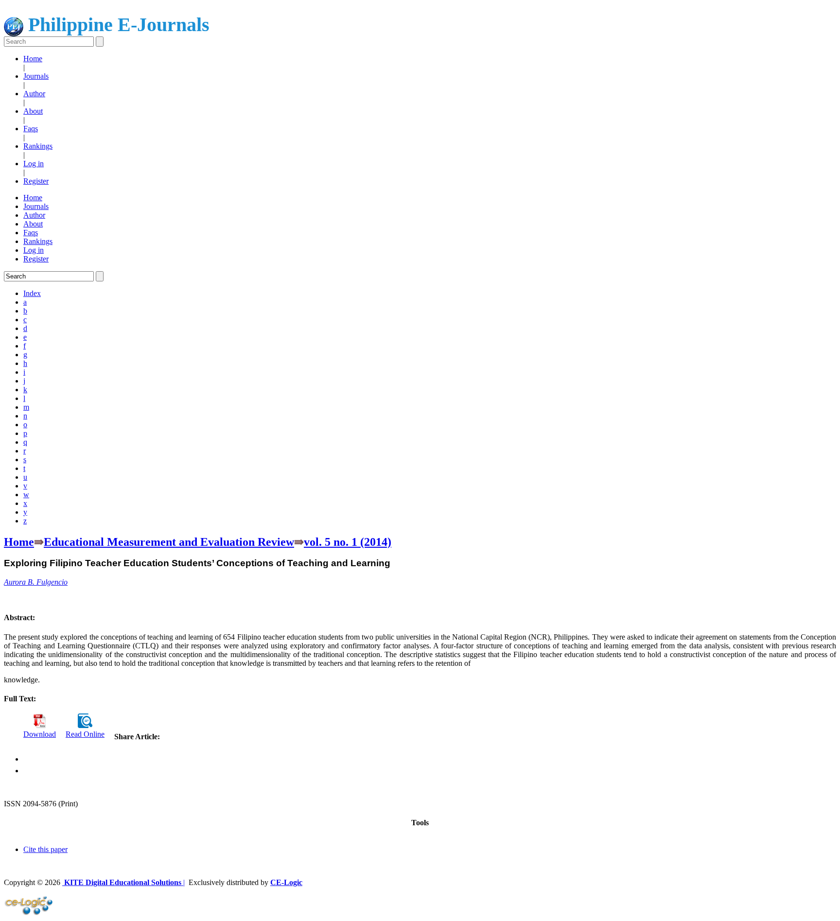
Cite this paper (45, 849)
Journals (36, 76)
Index (32, 293)
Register (36, 181)
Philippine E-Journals (116, 24)
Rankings (37, 146)
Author (34, 93)
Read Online (85, 734)
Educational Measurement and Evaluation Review (169, 542)
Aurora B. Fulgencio (36, 582)
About (33, 111)
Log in (33, 163)
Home (32, 58)
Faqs (30, 128)
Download (39, 734)
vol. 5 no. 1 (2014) (347, 542)
